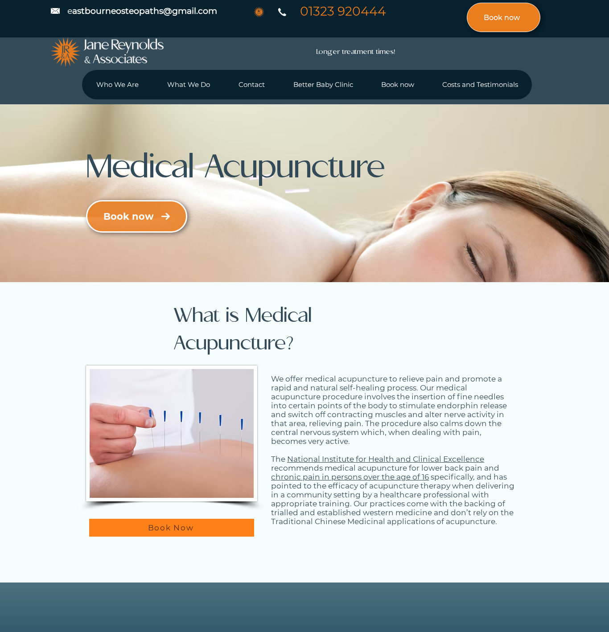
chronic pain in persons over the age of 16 (350, 476)
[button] (188, 84)
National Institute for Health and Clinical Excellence (385, 459)
